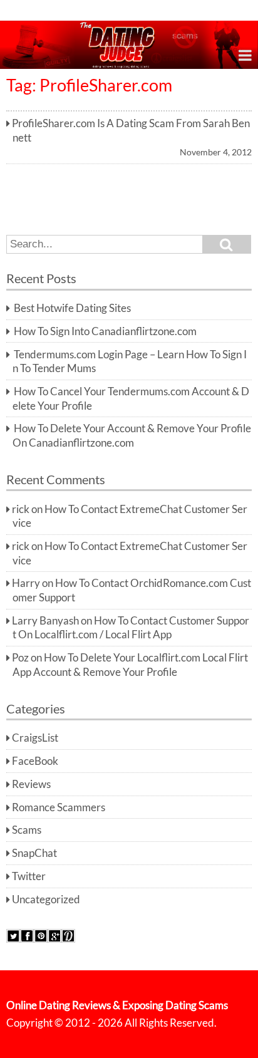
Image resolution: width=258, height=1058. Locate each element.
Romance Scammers (58, 807)
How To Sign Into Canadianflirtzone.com (105, 331)
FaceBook (35, 761)
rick (20, 509)
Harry (26, 583)
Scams (26, 830)
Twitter (29, 876)
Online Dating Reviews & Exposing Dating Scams (117, 1005)
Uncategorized (46, 899)
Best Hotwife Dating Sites (72, 308)
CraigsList (35, 738)
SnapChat (34, 853)
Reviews (31, 784)
